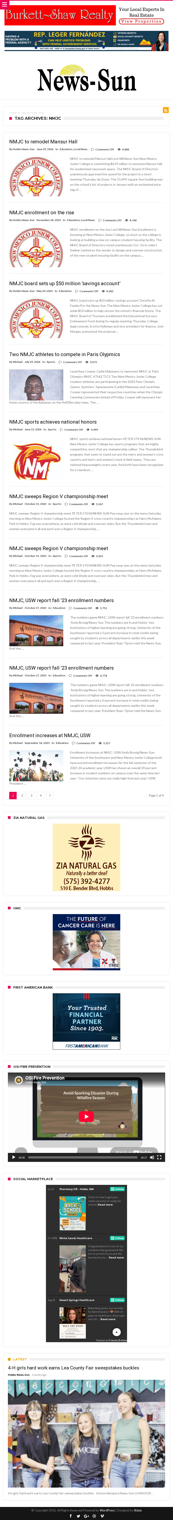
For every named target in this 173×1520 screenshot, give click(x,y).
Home (12, 112)
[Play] (13, 1157)
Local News (80, 149)
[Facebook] (70, 1516)
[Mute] (152, 1157)
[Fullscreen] (159, 1157)
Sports (51, 362)
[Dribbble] (94, 1516)
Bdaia (138, 1510)
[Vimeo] (102, 1516)
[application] (86, 1117)
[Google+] (86, 1516)
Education (66, 149)
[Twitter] (78, 1516)
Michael (18, 362)
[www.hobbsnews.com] (86, 61)
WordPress (107, 1510)
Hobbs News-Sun (23, 149)
